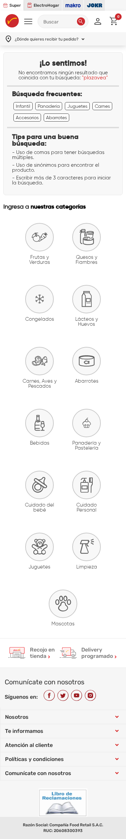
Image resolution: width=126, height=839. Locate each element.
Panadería (49, 106)
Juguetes (77, 106)
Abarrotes (56, 117)
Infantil (23, 106)
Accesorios (27, 117)
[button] (81, 21)
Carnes (102, 106)
